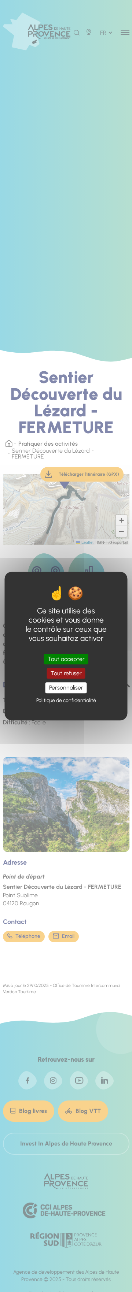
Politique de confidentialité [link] (66, 700)
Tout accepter (66, 659)
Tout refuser (66, 673)
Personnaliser (66, 687)
